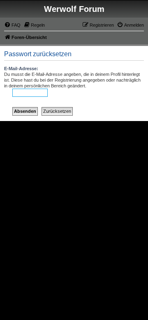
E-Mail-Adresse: (21, 68)
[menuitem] (12, 25)
